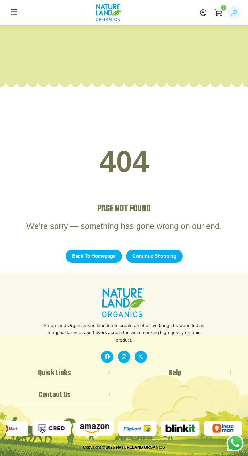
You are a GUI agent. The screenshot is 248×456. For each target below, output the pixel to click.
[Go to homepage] (108, 12)
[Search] (234, 12)
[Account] (203, 12)
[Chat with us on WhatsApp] (235, 442)
